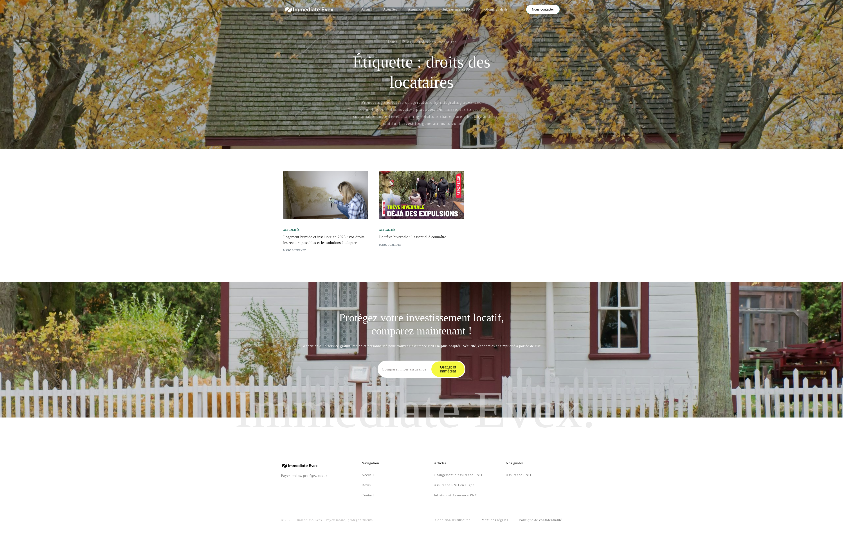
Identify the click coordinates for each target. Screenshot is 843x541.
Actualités (291, 230)
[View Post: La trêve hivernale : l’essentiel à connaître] (421, 195)
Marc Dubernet (294, 250)
